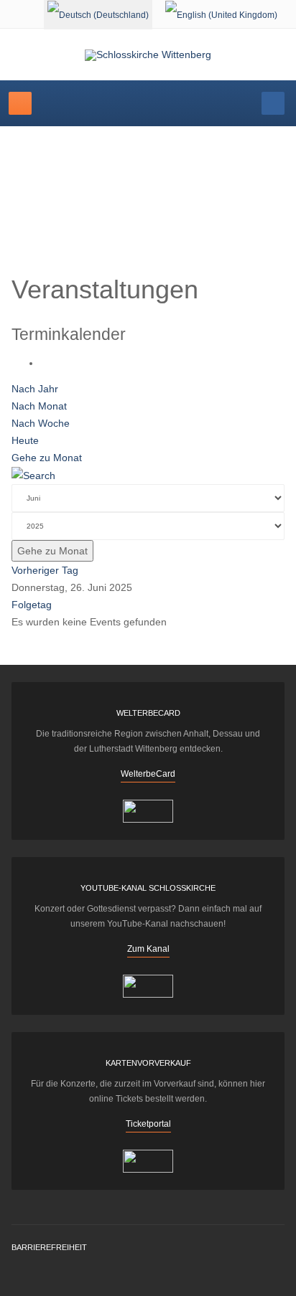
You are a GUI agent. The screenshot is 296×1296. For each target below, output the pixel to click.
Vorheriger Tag (44, 570)
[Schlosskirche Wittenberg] (148, 55)
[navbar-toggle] (20, 103)
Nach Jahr (34, 388)
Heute (25, 440)
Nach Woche (40, 423)
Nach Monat (39, 406)
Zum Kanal (148, 949)
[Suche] (33, 475)
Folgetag (31, 604)
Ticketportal (148, 1124)
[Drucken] (44, 363)
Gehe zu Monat (46, 457)
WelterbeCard (148, 774)
